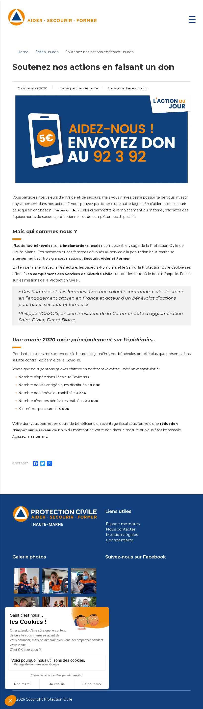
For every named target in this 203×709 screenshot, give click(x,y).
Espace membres (123, 523)
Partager (20, 463)
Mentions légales (122, 534)
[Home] (52, 19)
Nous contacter (120, 529)
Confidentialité (119, 540)
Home (22, 52)
